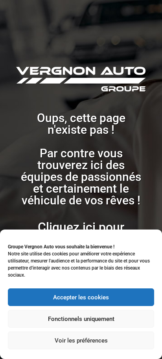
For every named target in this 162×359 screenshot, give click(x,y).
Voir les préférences (81, 340)
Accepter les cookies (81, 297)
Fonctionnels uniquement (81, 319)
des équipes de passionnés (81, 171)
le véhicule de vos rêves (78, 194)
